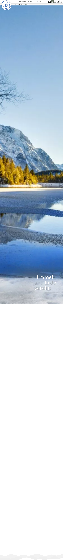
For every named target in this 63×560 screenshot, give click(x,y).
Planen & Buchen (39, 1)
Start (15, 4)
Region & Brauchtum (22, 1)
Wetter (55, 2)
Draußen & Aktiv (31, 1)
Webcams (58, 2)
